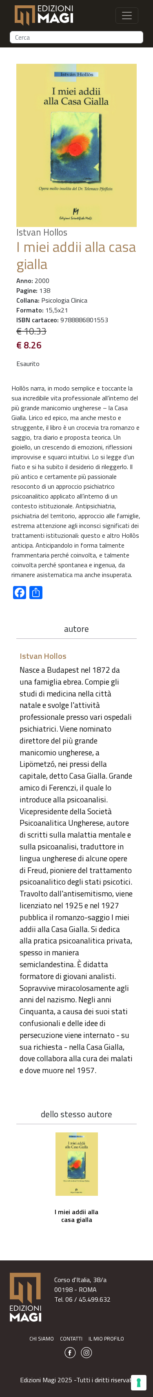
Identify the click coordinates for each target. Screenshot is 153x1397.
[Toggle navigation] (126, 15)
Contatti (71, 1338)
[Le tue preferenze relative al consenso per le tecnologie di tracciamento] (138, 1382)
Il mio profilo (106, 1338)
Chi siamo (41, 1338)
